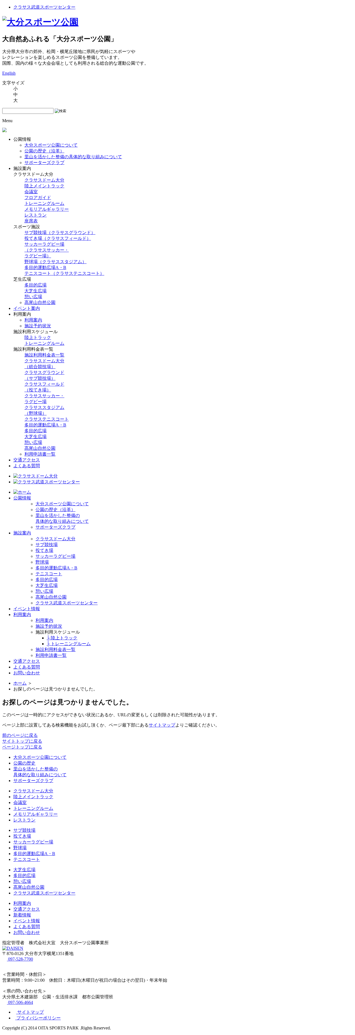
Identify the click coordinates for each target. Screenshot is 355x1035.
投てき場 (44, 550)
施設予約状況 (37, 325)
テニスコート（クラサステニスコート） (64, 273)
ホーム (20, 683)
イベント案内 (26, 308)
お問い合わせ (26, 672)
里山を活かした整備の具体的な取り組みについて (73, 156)
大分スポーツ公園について (51, 145)
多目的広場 (35, 285)
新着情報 (22, 915)
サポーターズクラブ (44, 162)
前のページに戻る (20, 735)
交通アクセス (26, 460)
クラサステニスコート (46, 419)
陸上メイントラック (44, 186)
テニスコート (49, 573)
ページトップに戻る (22, 747)
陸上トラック (37, 337)
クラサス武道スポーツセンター (44, 7)
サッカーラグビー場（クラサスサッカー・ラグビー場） (46, 250)
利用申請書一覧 (39, 454)
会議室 (31, 191)
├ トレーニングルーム (69, 643)
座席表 (31, 220)
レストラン (35, 215)
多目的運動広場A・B (45, 267)
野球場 (42, 562)
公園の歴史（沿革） (44, 151)
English (9, 73)
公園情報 (22, 498)
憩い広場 (33, 296)
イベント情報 (26, 608)
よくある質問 (26, 465)
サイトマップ (162, 725)
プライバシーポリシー (38, 1018)
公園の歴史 (24, 763)
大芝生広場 (35, 290)
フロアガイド (37, 197)
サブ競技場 (47, 544)
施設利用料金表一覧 (44, 355)
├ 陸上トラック (62, 637)
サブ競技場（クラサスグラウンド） (59, 232)
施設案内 (22, 533)
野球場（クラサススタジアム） (55, 261)
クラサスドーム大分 (44, 180)
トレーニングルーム (44, 203)
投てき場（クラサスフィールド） (57, 238)
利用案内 (33, 320)
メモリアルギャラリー (46, 209)
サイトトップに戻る (22, 741)
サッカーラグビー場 (55, 556)
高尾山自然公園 (39, 302)
